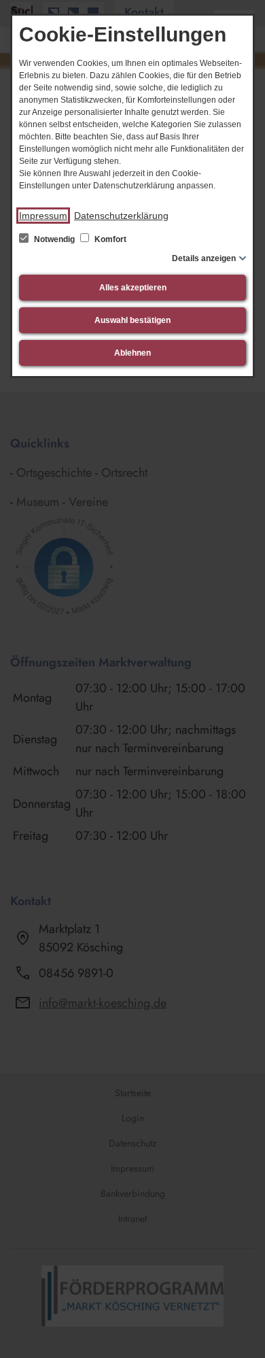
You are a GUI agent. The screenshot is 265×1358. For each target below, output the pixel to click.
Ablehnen (132, 353)
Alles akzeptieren (132, 287)
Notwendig (54, 239)
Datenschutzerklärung (121, 215)
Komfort (109, 239)
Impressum (43, 215)
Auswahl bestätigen (132, 320)
